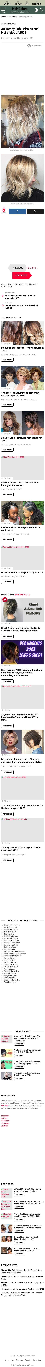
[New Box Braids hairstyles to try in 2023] (22, 558)
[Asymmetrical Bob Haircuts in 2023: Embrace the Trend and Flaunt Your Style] (22, 697)
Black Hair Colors (10, 927)
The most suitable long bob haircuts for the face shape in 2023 (22, 807)
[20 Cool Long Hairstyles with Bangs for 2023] (22, 423)
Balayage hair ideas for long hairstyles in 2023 (22, 349)
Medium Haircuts (11, 962)
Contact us (37, 1360)
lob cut (34, 284)
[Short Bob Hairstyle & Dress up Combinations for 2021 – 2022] (6, 1216)
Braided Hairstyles (11, 936)
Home (6, 1360)
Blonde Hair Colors (11, 930)
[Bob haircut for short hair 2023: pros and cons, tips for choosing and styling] (22, 742)
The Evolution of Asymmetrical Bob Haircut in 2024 (27, 1074)
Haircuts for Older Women (14, 951)
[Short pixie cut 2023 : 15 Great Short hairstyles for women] (22, 468)
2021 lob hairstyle (18, 284)
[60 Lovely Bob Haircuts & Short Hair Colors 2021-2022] (6, 1250)
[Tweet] (35, 211)
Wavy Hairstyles (10, 982)
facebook (5, 1116)
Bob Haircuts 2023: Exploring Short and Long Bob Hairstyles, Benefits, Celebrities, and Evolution (21, 673)
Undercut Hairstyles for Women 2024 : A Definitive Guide (27, 1051)
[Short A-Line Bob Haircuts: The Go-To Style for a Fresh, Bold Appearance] (22, 610)
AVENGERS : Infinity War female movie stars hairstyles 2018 (27, 1190)
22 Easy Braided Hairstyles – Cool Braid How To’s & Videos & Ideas (28, 1226)
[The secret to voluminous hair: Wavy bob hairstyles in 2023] (22, 378)
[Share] (17, 211)
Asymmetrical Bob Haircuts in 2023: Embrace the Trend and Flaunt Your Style (20, 717)
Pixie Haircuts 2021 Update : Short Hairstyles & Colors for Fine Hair (29, 1202)
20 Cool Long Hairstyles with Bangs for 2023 (21, 439)
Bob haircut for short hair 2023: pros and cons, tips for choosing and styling (21, 760)
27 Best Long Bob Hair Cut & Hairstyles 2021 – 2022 (26, 1238)
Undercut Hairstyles (12, 980)
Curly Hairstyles (10, 947)
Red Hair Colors (10, 973)
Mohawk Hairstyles (11, 965)
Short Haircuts (10, 978)
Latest (7, 4)
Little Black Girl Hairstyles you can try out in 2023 (21, 529)
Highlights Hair (9, 958)
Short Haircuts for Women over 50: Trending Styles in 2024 (27, 1062)
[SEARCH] (42, 10)
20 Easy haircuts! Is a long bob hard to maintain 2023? (21, 849)
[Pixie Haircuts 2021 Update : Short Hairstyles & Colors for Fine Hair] (6, 1205)
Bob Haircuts (22, 594)
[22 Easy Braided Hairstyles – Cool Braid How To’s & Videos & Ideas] (6, 1228)
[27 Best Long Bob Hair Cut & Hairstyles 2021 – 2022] (6, 1239)
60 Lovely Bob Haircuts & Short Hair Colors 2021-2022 (27, 1249)
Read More (7, 360)
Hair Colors (20, 9)
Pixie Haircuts (9, 969)
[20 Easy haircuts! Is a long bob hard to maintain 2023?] (22, 830)
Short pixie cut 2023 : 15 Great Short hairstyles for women (20, 484)
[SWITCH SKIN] (36, 10)
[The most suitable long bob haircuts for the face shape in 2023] (22, 788)
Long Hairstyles (10, 960)
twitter (4, 1118)
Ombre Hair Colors (11, 967)
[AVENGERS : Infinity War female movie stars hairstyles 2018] (6, 1193)
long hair (7, 287)
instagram (5, 1121)
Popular (18, 4)
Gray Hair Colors (10, 949)
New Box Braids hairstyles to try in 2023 (22, 572)
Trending (36, 4)
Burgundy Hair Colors (12, 943)
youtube (4, 1126)
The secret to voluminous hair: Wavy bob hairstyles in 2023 (20, 394)
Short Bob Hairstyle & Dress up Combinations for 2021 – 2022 (27, 1215)
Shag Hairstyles (10, 976)
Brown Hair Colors (11, 938)
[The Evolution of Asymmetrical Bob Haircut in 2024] (6, 1076)
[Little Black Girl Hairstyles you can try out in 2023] (22, 513)
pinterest (5, 1123)
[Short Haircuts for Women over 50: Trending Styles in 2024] (6, 1064)
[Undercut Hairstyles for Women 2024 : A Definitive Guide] (6, 1053)
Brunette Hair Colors (12, 941)
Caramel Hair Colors (12, 945)
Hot (27, 4)
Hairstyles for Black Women (15, 954)
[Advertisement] (22, 72)
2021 (5, 284)
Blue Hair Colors (10, 932)
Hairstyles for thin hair (13, 956)
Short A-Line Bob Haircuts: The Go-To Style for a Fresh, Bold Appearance (20, 629)
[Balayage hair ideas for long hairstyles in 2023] (22, 333)
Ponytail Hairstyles (11, 971)
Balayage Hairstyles (12, 925)
